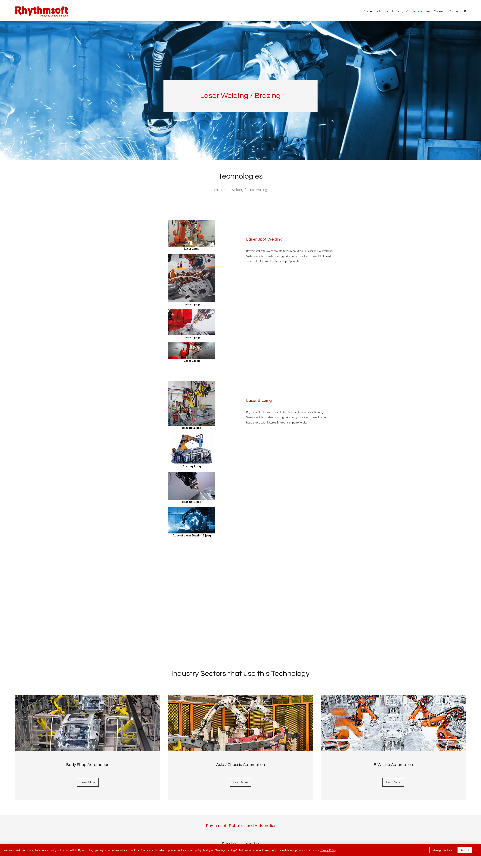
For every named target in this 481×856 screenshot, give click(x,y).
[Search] (465, 11)
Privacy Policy (229, 843)
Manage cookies (442, 850)
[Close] (476, 850)
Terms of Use (252, 843)
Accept (465, 850)
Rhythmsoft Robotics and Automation (241, 826)
